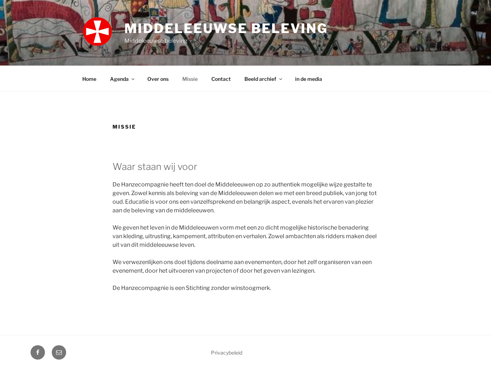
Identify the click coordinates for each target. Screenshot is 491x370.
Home (89, 79)
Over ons (158, 79)
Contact (221, 79)
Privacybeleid (226, 353)
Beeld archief (260, 79)
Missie (190, 79)
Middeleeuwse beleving (226, 28)
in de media (308, 79)
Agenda (119, 79)
